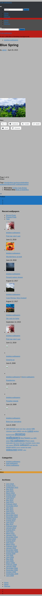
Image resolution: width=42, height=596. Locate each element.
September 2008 (12, 574)
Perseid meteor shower (14, 277)
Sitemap (7, 17)
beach (17, 429)
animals (12, 429)
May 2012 (9, 524)
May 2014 (9, 500)
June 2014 (10, 498)
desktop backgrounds (15, 182)
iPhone (27, 441)
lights (21, 443)
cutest (30, 431)
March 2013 (10, 513)
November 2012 (12, 517)
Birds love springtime (13, 421)
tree (26, 447)
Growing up (10, 360)
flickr (22, 438)
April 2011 (9, 531)
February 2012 (11, 526)
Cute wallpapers (6, 2)
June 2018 (10, 484)
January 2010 (11, 548)
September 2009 (12, 552)
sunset (23, 447)
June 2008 (10, 576)
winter (20, 450)
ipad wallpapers (12, 463)
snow (8, 447)
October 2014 (11, 495)
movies (34, 443)
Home (6, 13)
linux (24, 443)
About (6, 15)
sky (36, 445)
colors (18, 431)
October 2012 (11, 519)
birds (21, 429)
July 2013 (9, 508)
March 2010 (10, 544)
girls (34, 438)
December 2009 (12, 550)
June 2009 (10, 557)
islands (32, 441)
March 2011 (10, 533)
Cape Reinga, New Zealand (16, 298)
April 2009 (10, 561)
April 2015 (10, 491)
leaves (17, 443)
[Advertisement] (21, 74)
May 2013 (9, 509)
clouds (14, 431)
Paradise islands (12, 401)
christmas (9, 431)
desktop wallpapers (11, 40)
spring (26, 184)
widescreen (11, 449)
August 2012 (10, 520)
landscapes (9, 443)
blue (5, 182)
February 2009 (11, 564)
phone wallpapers (27, 377)
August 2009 (10, 553)
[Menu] (1, 6)
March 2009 (10, 563)
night (7, 445)
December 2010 (12, 537)
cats (33, 429)
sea (33, 445)
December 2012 (12, 515)
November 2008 (12, 570)
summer (18, 447)
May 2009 (9, 559)
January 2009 (11, 566)
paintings (11, 445)
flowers (10, 184)
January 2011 (11, 535)
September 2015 (12, 487)
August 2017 (10, 486)
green (8, 441)
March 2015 (10, 493)
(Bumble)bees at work (14, 257)
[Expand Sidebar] (1, 193)
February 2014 (11, 504)
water (29, 447)
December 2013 (12, 506)
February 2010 (11, 546)
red (31, 445)
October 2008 (11, 572)
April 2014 (10, 502)
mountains (28, 443)
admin (4, 50)
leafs (14, 443)
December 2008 (12, 568)
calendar (28, 429)
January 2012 (11, 528)
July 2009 (9, 555)
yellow (24, 450)
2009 (7, 429)
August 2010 (10, 541)
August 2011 (10, 530)
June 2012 (10, 522)
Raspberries (10, 380)
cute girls (24, 431)
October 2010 (11, 539)
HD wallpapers (18, 184)
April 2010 (10, 542)
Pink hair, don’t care (13, 236)
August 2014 (10, 497)
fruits (32, 438)
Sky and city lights (12, 318)
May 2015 (9, 489)
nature (38, 443)
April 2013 (10, 511)
